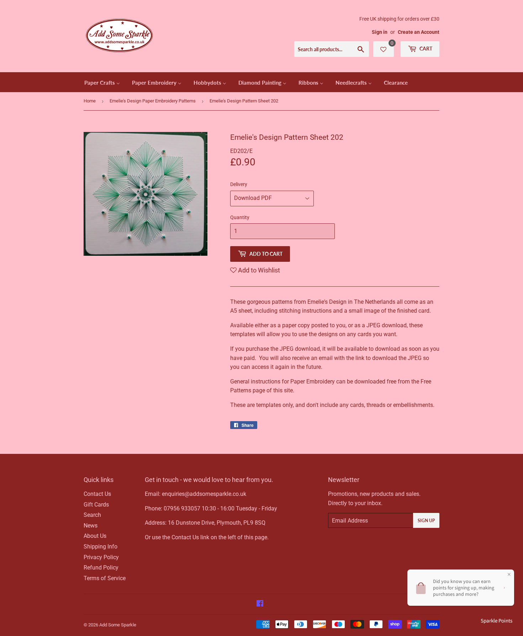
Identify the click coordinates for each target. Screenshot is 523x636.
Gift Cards (96, 504)
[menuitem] (102, 82)
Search (92, 515)
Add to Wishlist (258, 270)
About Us (95, 535)
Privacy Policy (101, 557)
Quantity (239, 217)
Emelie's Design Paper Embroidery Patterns (153, 101)
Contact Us (97, 494)
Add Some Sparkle (117, 624)
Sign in (379, 32)
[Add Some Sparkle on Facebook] (260, 604)
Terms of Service (105, 578)
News (90, 525)
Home (90, 101)
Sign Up (426, 520)
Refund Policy (101, 567)
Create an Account (418, 32)
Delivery (238, 184)
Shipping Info (100, 546)
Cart (425, 49)
